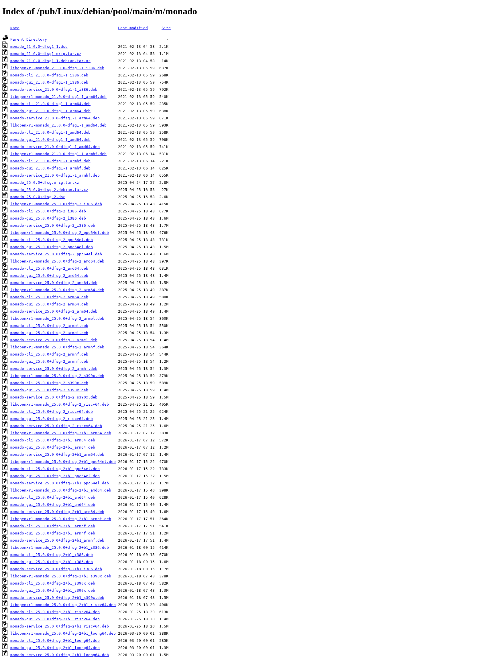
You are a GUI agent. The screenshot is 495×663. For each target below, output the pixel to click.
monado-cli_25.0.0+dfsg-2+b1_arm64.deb (52, 440)
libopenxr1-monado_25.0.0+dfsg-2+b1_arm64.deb (60, 433)
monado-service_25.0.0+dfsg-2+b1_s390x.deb (57, 597)
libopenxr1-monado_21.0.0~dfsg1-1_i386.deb (57, 68)
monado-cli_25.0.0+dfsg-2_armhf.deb (49, 354)
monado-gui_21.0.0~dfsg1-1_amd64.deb (50, 139)
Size (166, 28)
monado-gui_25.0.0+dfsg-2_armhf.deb (49, 361)
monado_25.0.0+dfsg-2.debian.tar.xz (49, 190)
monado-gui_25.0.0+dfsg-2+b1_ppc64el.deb (55, 476)
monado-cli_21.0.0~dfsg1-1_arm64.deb (50, 104)
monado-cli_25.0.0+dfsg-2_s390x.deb (49, 383)
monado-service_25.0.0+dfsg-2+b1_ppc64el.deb (59, 483)
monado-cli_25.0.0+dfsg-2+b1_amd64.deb (52, 497)
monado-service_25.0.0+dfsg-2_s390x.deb (53, 397)
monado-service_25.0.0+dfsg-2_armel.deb (53, 340)
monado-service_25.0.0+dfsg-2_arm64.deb (53, 311)
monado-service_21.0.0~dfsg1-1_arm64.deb (55, 118)
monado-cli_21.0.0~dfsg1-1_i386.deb (49, 75)
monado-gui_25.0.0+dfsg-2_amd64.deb (49, 275)
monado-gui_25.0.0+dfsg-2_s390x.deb (49, 390)
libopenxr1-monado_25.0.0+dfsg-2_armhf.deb (57, 347)
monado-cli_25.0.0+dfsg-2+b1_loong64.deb (55, 640)
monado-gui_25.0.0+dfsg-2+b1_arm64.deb (52, 447)
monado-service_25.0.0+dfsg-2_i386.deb (52, 225)
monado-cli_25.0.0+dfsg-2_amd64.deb (49, 268)
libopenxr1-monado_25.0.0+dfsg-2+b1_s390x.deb (60, 576)
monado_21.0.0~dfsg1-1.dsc (39, 46)
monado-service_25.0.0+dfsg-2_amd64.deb (53, 283)
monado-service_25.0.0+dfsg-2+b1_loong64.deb (59, 655)
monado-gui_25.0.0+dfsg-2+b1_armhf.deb (52, 533)
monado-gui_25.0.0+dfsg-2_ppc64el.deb (51, 247)
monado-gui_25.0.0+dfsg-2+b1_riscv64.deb (55, 619)
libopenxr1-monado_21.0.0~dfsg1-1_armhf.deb (58, 154)
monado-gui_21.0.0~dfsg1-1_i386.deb (49, 82)
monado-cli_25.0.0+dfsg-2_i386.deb (48, 211)
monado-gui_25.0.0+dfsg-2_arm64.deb (49, 304)
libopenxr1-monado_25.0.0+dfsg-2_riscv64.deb (59, 404)
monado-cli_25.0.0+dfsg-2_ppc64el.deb (51, 240)
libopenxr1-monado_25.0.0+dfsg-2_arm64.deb (57, 290)
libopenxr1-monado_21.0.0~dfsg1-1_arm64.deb (58, 96)
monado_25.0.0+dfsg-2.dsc (37, 197)
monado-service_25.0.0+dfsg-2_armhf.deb (53, 368)
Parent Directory (28, 39)
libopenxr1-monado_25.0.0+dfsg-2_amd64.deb (57, 261)
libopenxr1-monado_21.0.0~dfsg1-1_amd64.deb (58, 125)
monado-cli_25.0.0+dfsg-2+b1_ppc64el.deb (55, 469)
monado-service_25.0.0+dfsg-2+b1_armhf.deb (57, 540)
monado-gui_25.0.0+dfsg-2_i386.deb (48, 218)
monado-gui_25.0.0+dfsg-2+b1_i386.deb (51, 562)
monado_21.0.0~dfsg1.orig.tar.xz (45, 54)
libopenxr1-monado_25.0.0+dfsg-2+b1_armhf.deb (60, 519)
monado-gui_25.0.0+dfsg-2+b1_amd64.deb (52, 504)
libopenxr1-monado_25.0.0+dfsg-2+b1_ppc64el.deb (63, 461)
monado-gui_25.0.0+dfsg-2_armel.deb (49, 333)
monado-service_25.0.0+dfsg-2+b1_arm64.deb (57, 454)
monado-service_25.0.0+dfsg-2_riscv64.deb (56, 426)
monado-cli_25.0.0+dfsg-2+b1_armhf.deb (52, 526)
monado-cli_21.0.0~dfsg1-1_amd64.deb (50, 132)
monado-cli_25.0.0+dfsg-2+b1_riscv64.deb (55, 612)
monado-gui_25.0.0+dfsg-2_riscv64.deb (51, 419)
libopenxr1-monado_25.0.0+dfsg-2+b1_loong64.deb (63, 633)
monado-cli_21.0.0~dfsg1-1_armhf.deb (50, 161)
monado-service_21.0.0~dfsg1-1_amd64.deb (55, 147)
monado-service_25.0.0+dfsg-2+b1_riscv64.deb (59, 626)
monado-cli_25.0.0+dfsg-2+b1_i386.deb (51, 554)
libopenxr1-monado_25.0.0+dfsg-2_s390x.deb (57, 376)
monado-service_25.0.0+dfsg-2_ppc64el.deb (56, 254)
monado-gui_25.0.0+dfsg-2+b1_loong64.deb (55, 648)
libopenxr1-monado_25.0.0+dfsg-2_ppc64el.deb (59, 232)
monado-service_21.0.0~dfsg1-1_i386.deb (53, 89)
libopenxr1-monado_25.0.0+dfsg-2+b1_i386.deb (59, 547)
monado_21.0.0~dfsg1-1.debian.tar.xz (50, 61)
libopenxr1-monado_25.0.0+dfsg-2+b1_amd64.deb (60, 490)
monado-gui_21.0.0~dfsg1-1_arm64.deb (50, 111)
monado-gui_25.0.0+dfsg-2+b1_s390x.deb (52, 590)
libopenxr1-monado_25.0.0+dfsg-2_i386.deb (56, 204)
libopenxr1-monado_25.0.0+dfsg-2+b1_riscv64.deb (63, 605)
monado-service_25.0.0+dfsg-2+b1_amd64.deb (57, 512)
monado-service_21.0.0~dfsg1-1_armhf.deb (55, 175)
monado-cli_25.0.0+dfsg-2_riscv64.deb (51, 411)
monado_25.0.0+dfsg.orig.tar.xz (44, 182)
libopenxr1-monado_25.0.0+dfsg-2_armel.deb (57, 318)
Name (14, 28)
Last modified (133, 28)
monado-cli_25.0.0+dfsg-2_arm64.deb (49, 297)
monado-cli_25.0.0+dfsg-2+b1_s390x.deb (52, 583)
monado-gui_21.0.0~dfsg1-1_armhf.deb (50, 168)
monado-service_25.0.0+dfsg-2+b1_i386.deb (56, 569)
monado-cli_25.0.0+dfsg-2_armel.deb (49, 325)
